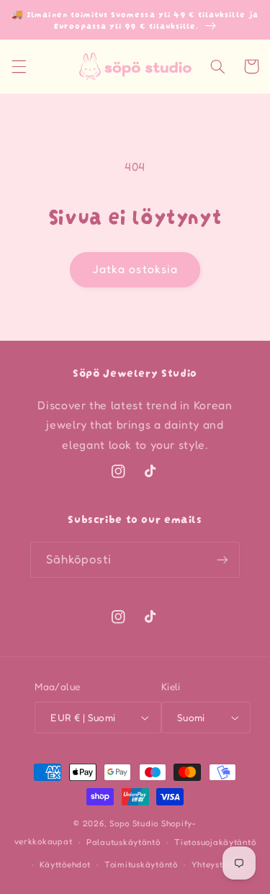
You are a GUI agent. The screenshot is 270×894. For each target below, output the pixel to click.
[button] (18, 66)
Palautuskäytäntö (123, 842)
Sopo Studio (133, 823)
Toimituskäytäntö (141, 864)
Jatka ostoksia (135, 269)
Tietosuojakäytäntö (215, 842)
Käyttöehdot (65, 864)
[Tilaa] (222, 559)
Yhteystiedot (218, 864)
